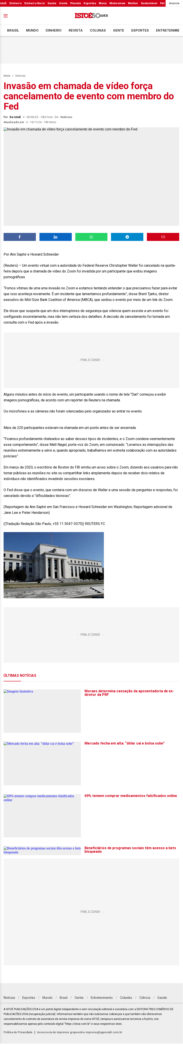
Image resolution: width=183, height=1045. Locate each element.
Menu (103, 3)
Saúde (51, 3)
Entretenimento (102, 997)
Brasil (13, 30)
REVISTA (76, 30)
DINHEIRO (54, 30)
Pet (162, 3)
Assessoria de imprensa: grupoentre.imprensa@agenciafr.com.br (79, 1032)
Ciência (144, 997)
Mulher (133, 3)
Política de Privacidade (18, 1032)
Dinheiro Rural (34, 3)
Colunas (98, 30)
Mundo (32, 30)
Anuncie (174, 3)
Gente (63, 3)
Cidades (126, 997)
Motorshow (117, 3)
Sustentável (149, 3)
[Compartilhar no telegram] (127, 237)
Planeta (75, 3)
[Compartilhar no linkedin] (55, 237)
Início (7, 75)
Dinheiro (15, 3)
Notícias (20, 75)
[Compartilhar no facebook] (20, 237)
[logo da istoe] (91, 16)
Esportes (90, 3)
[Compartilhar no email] (163, 237)
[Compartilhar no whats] (91, 237)
